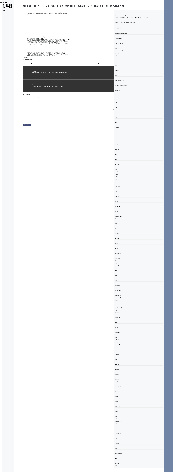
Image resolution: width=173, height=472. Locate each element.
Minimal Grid (40, 470)
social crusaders (117, 369)
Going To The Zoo (117, 179)
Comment (24, 99)
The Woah (116, 411)
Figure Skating (117, 149)
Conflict (116, 112)
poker (116, 322)
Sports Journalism (118, 376)
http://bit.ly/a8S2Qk (62, 53)
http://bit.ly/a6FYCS (56, 42)
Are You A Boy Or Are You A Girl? (120, 43)
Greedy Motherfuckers (118, 189)
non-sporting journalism (118, 292)
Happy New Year (117, 206)
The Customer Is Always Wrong (120, 394)
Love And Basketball (118, 253)
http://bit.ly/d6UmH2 (41, 38)
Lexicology (116, 248)
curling (116, 122)
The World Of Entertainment (119, 413)
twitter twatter (26, 57)
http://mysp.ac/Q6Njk (68, 45)
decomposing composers (119, 129)
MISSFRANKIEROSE (54, 45)
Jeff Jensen (117, 238)
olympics (116, 300)
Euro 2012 (116, 142)
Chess (116, 97)
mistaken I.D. (117, 265)
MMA (116, 270)
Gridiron (116, 191)
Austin (116, 48)
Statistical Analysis (118, 384)
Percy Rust (116, 310)
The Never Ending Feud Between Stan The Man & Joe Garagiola (129, 15)
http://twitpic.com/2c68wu (65, 39)
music (116, 280)
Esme (116, 139)
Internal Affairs (117, 231)
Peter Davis (116, 17)
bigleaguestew (37, 50)
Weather (116, 448)
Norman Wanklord (118, 295)
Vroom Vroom (117, 443)
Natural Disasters (117, 285)
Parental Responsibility (118, 307)
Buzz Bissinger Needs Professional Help (121, 85)
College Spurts (117, 107)
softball (116, 371)
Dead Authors (117, 127)
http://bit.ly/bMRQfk (62, 40)
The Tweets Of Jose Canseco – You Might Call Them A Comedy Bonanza (97, 63)
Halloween (116, 201)
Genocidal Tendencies (118, 171)
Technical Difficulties (118, 386)
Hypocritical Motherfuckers (119, 226)
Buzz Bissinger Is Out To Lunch (119, 82)
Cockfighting (117, 105)
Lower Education (117, 255)
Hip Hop (116, 211)
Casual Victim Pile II (118, 92)
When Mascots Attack (118, 453)
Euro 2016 (116, 144)
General (116, 169)
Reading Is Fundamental (118, 339)
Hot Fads (116, 223)
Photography (117, 312)
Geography (116, 174)
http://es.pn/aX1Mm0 (62, 12)
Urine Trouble (117, 436)
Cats (115, 95)
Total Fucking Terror (118, 418)
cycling (116, 124)
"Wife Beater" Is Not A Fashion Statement (121, 33)
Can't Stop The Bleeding (8, 5)
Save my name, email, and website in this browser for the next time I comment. (35, 121)
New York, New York (118, 290)
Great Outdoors (117, 186)
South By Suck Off (117, 374)
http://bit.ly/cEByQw (56, 31)
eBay (116, 137)
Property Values (117, 332)
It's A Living (116, 233)
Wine (116, 458)
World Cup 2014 (117, 463)
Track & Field (117, 426)
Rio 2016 (116, 352)
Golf (115, 181)
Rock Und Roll (117, 354)
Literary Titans (117, 250)
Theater (116, 416)
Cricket (116, 117)
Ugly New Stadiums (118, 431)
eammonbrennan (29, 36)
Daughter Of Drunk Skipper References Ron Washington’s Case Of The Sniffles (37, 63)
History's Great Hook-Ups (119, 213)
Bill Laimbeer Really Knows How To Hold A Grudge (127, 22)
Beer (115, 63)
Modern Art (116, 275)
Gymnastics (117, 196)
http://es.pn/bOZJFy (59, 36)
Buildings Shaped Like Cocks (119, 80)
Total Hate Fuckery (118, 421)
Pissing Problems (117, 317)
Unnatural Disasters (118, 433)
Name (24, 110)
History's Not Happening (118, 216)
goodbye (116, 184)
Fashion (116, 147)
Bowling (116, 75)
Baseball (116, 58)
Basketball (116, 60)
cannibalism (117, 87)
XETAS (116, 465)
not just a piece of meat (118, 297)
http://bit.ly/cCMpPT (39, 44)
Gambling (116, 166)
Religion (116, 349)
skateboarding (117, 364)
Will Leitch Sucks (117, 455)
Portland (116, 327)
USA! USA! (116, 438)
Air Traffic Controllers (118, 38)
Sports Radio (117, 379)
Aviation (116, 55)
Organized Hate (117, 305)
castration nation (117, 90)
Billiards (116, 65)
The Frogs (116, 396)
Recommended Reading (118, 344)
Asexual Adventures (118, 45)
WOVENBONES (39, 45)
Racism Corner (117, 334)
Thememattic (47, 470)
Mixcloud (116, 268)
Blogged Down (117, 70)
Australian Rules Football (119, 50)
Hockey (116, 218)
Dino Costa (116, 132)
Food (116, 159)
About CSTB (5, 10)
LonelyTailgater (36, 43)
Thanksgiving (117, 391)
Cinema (116, 100)
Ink (115, 228)
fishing (116, 154)
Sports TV (116, 381)
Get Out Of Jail (117, 176)
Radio (116, 337)
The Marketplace (117, 406)
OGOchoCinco (43, 39)
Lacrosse (116, 243)
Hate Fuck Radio (117, 208)
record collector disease (118, 347)
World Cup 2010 (117, 460)
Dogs (116, 134)
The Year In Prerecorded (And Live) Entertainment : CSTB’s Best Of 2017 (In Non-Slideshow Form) (134, 17)
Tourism (116, 423)
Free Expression (117, 164)
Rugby (116, 359)
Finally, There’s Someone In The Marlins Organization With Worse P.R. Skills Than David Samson (67, 64)
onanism (116, 302)
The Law (116, 401)
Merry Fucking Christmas (119, 263)
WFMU (64, 41)
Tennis (116, 389)
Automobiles (117, 53)
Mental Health (117, 260)
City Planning (117, 102)
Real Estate (116, 342)
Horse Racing (117, 221)
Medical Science (117, 258)
